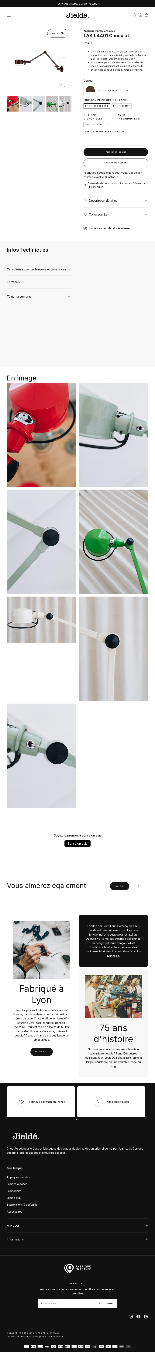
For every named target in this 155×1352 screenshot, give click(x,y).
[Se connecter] (140, 15)
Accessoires (14, 1211)
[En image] (39, 104)
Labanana (57, 1336)
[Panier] (146, 15)
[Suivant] (146, 886)
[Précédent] (138, 886)
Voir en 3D (58, 33)
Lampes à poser (17, 1184)
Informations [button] (15, 1239)
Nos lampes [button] (15, 1168)
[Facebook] (138, 1316)
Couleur (88, 80)
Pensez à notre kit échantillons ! (77, 4)
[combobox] (107, 90)
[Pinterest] (146, 1316)
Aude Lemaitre (25, 1336)
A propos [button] (13, 1225)
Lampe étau (14, 1197)
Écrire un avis (77, 843)
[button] (9, 15)
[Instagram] (131, 1316)
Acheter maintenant (116, 162)
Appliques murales (18, 1177)
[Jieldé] (26, 1136)
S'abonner (106, 1303)
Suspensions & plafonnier (23, 1204)
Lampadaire (14, 1191)
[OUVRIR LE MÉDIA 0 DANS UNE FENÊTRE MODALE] (63, 85)
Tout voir (120, 886)
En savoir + (41, 1051)
